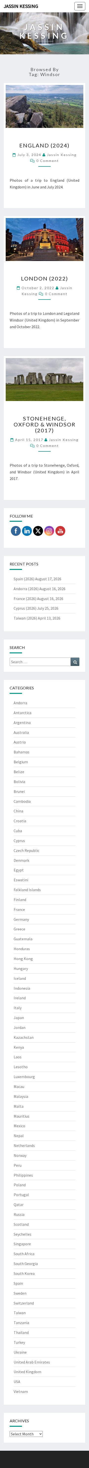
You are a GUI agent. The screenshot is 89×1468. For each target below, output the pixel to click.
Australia (21, 732)
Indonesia (22, 988)
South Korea (24, 1273)
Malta (18, 1106)
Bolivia (19, 781)
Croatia (20, 820)
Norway (20, 1155)
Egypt (19, 869)
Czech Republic (26, 850)
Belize (19, 771)
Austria (20, 742)
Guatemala (23, 938)
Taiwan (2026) (25, 618)
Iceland (20, 978)
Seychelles (22, 1234)
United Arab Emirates (32, 1362)
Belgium (21, 761)
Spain (18, 1283)
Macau (19, 1086)
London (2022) (44, 278)
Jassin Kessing (21, 6)
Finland (20, 899)
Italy (18, 1007)
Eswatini (21, 879)
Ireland (20, 997)
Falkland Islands (27, 889)
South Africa (24, 1253)
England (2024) (44, 145)
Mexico (19, 1125)
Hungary (21, 968)
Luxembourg (24, 1076)
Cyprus (19, 840)
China (18, 810)
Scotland (21, 1224)
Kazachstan (24, 1037)
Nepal (19, 1135)
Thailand (21, 1332)
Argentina (22, 722)
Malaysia (21, 1096)
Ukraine (20, 1352)
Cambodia (22, 801)
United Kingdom (27, 1371)
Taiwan (20, 1312)
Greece (19, 928)
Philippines (23, 1175)
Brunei (19, 791)
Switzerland (24, 1303)
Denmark (21, 860)
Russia (19, 1214)
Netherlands (24, 1145)
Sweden (20, 1293)
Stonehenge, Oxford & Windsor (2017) (45, 424)
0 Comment (47, 161)
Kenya (19, 1047)
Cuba (18, 830)
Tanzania (21, 1322)
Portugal (21, 1194)
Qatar (18, 1204)
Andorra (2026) (26, 588)
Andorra (20, 702)
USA (17, 1381)
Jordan (19, 1027)
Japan (19, 1017)
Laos (18, 1056)
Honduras (22, 948)
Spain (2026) (24, 578)
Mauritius (21, 1116)
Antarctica (22, 712)
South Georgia (26, 1263)
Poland (20, 1184)
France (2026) (25, 598)
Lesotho (21, 1066)
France (19, 909)
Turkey (19, 1342)
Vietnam (21, 1391)
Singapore (22, 1243)
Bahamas (21, 751)
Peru (18, 1165)
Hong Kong (23, 958)
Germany (21, 919)
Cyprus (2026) (25, 608)
